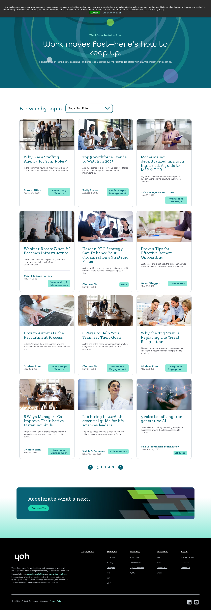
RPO (108, 573)
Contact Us (38, 508)
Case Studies (162, 568)
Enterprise (111, 568)
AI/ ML (132, 573)
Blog (158, 557)
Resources (162, 551)
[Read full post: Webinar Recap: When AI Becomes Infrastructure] (47, 241)
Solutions (112, 551)
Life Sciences (135, 562)
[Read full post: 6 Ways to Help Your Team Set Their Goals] (105, 325)
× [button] (3, 3)
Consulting (111, 557)
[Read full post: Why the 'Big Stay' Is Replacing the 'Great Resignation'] (164, 325)
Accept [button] (94, 12)
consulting (31, 574)
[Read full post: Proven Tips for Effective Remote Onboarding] (164, 241)
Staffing (110, 562)
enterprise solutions (58, 574)
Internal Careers (187, 557)
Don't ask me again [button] (112, 12)
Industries (135, 551)
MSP (109, 583)
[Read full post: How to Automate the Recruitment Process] (47, 325)
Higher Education (137, 568)
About (184, 551)
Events (159, 573)
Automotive (134, 557)
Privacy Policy (56, 601)
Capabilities (87, 551)
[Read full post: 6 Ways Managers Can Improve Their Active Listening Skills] (47, 409)
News (159, 562)
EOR (108, 578)
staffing (40, 574)
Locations (185, 562)
